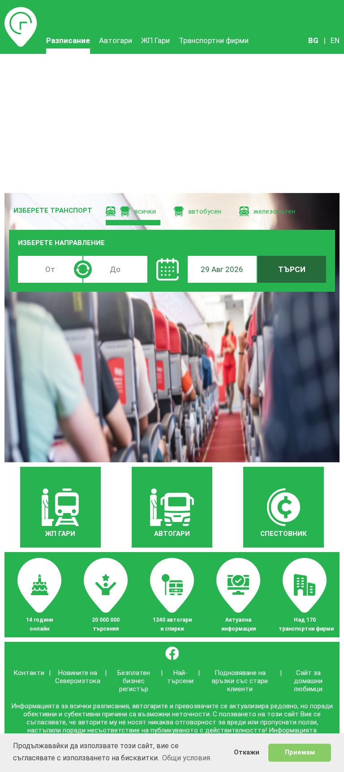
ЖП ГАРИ (60, 534)
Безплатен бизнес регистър (133, 681)
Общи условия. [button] (186, 758)
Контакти (28, 673)
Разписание (20, 11)
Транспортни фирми (214, 40)
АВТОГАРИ (172, 534)
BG (313, 40)
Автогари (115, 40)
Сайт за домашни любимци (308, 681)
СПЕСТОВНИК (283, 534)
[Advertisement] (172, 121)
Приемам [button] (300, 752)
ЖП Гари (155, 40)
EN (335, 40)
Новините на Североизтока (77, 677)
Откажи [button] (246, 752)
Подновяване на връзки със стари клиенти (240, 681)
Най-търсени (180, 677)
